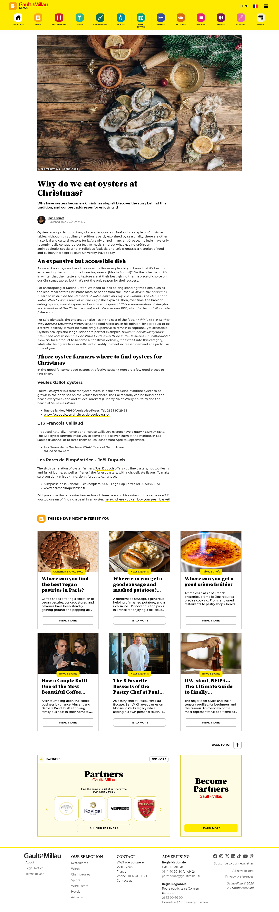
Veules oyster (52, 391)
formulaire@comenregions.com (185, 902)
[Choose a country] (255, 6)
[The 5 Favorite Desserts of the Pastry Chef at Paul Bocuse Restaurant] (139, 682)
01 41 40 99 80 (138, 876)
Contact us (124, 880)
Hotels (75, 891)
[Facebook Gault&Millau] (215, 856)
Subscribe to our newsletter (233, 863)
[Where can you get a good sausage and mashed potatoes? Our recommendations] (139, 580)
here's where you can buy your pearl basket (137, 499)
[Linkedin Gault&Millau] (233, 856)
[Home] (33, 4)
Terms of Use (35, 874)
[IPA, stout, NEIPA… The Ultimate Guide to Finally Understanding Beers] (211, 682)
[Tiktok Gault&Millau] (239, 856)
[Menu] (266, 6)
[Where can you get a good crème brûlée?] (211, 580)
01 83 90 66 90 (172, 898)
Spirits (75, 880)
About (30, 862)
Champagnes (80, 874)
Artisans (77, 897)
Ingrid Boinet (56, 218)
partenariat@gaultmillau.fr (181, 876)
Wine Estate (79, 886)
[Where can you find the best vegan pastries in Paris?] (68, 580)
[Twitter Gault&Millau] (227, 856)
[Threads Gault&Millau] (251, 856)
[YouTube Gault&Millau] (245, 856)
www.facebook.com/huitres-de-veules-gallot (76, 414)
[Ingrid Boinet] (41, 220)
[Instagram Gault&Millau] (221, 856)
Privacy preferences (239, 876)
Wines (75, 869)
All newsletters (242, 871)
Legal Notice (35, 868)
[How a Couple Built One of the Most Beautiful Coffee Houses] (68, 682)
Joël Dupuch (104, 468)
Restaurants (79, 863)
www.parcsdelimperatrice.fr (64, 488)
